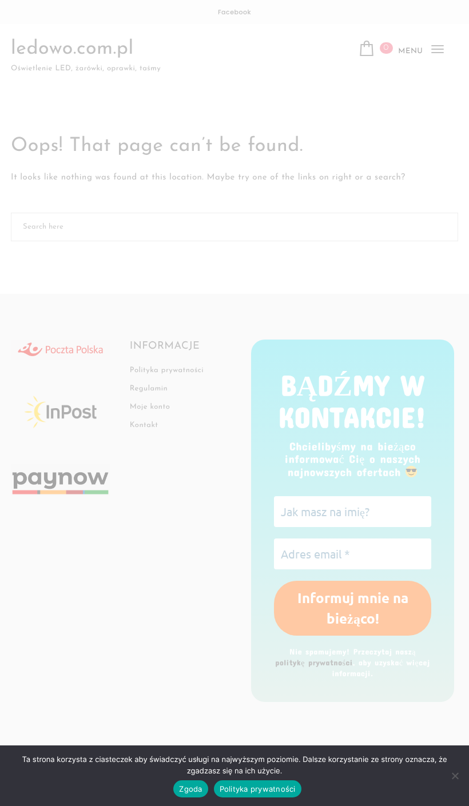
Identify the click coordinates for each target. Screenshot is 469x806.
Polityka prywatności (258, 788)
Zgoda (190, 788)
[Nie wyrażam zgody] (454, 775)
